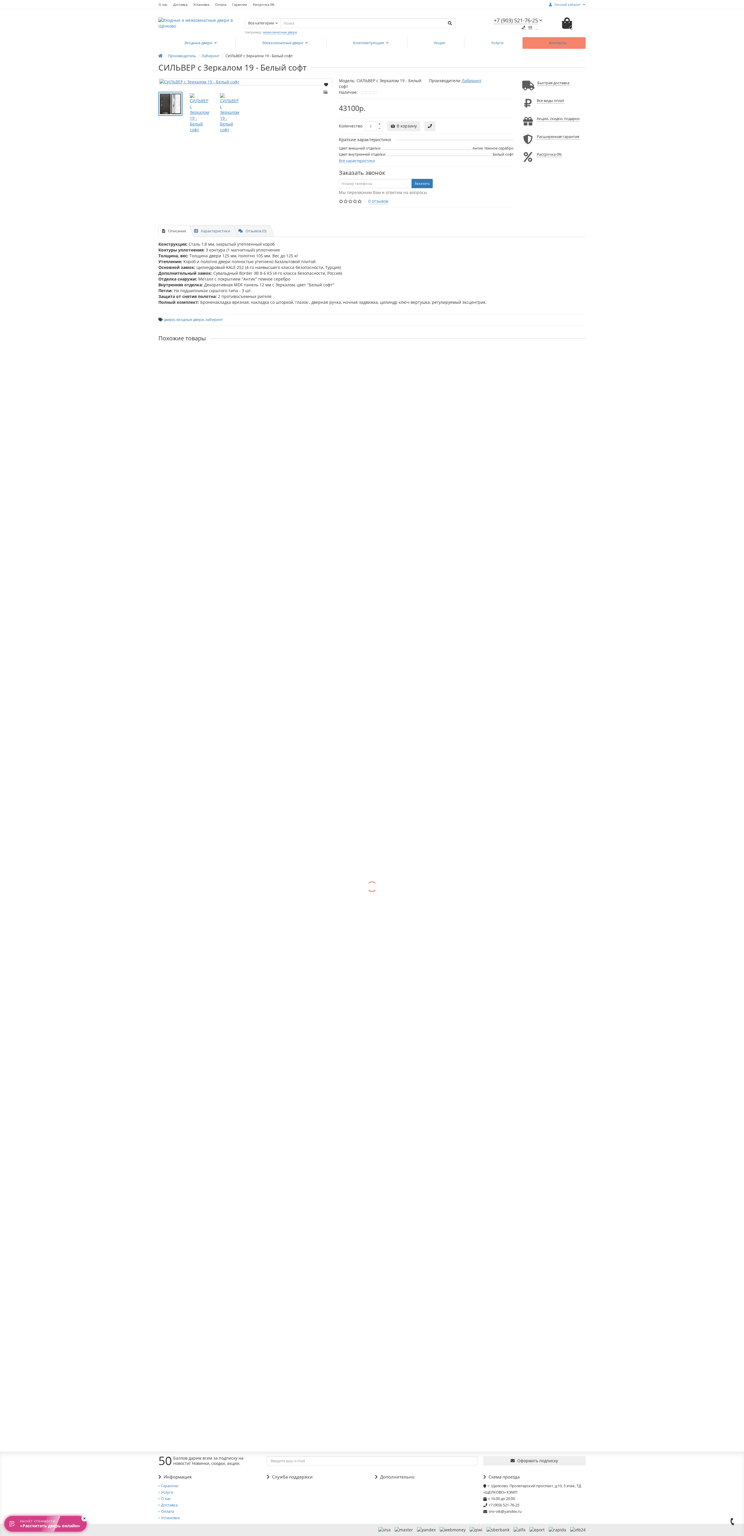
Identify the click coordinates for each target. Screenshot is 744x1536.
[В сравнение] (326, 92)
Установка (201, 4)
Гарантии (239, 4)
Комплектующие (369, 42)
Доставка (180, 4)
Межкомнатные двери (283, 42)
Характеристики (215, 230)
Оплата (220, 4)
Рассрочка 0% (263, 4)
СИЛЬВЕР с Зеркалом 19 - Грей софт (194, 524)
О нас (163, 4)
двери (169, 319)
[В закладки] (326, 84)
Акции (439, 42)
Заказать (422, 183)
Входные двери (199, 42)
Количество (350, 126)
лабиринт (214, 319)
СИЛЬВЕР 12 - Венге (178, 623)
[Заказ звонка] (732, 1521)
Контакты (557, 42)
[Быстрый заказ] (429, 126)
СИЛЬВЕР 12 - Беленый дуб (185, 672)
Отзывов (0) (256, 230)
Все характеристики (357, 160)
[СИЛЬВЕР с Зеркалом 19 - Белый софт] (245, 82)
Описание (177, 230)
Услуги (497, 42)
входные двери (190, 319)
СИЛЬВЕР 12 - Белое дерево (186, 573)
